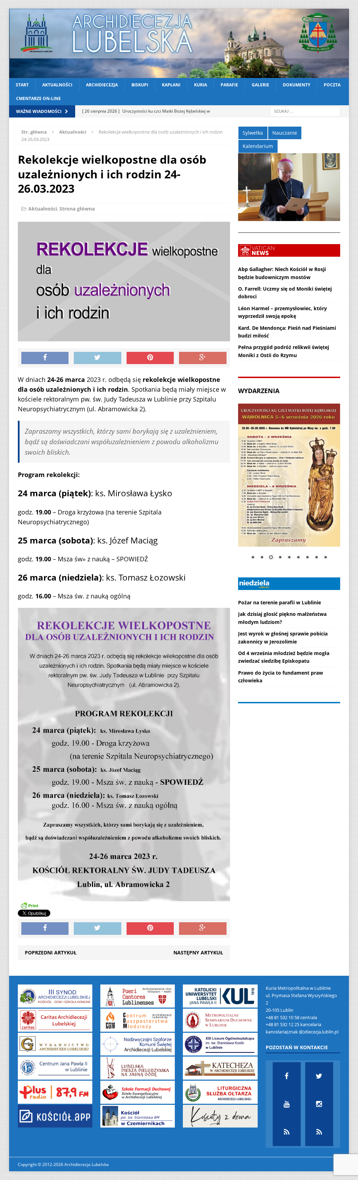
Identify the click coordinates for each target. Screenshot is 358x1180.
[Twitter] (319, 1076)
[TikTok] (287, 1132)
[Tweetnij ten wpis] (97, 358)
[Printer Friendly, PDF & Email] (29, 905)
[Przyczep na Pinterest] (150, 358)
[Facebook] (287, 1076)
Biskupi (139, 85)
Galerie (260, 85)
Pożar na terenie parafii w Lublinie (279, 602)
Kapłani (171, 85)
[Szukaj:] (305, 111)
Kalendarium (258, 146)
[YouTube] (287, 1104)
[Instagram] (319, 1104)
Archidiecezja (102, 85)
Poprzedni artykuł (51, 952)
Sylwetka (253, 132)
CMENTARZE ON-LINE (38, 98)
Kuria (200, 85)
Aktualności (57, 85)
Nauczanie (284, 132)
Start (22, 85)
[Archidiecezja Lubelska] (179, 43)
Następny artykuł (198, 952)
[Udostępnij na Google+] (203, 358)
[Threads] (319, 1132)
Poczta (332, 85)
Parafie (229, 85)
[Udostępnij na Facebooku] (45, 358)
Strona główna (77, 208)
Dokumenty (296, 85)
